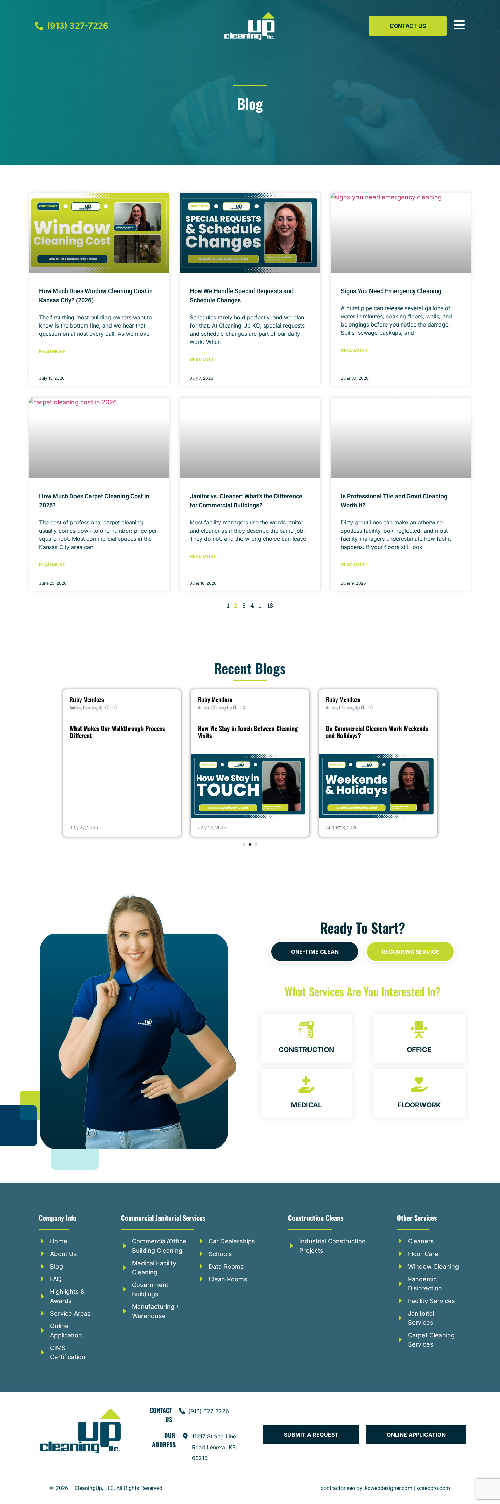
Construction (306, 1050)
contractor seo (338, 1488)
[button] (244, 844)
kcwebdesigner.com (388, 1488)
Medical (306, 1105)
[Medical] (306, 1084)
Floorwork (419, 1105)
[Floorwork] (419, 1084)
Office (419, 1050)
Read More (52, 351)
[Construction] (306, 1029)
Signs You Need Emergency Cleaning (391, 291)
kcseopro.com (433, 1488)
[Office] (419, 1029)
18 (270, 605)
